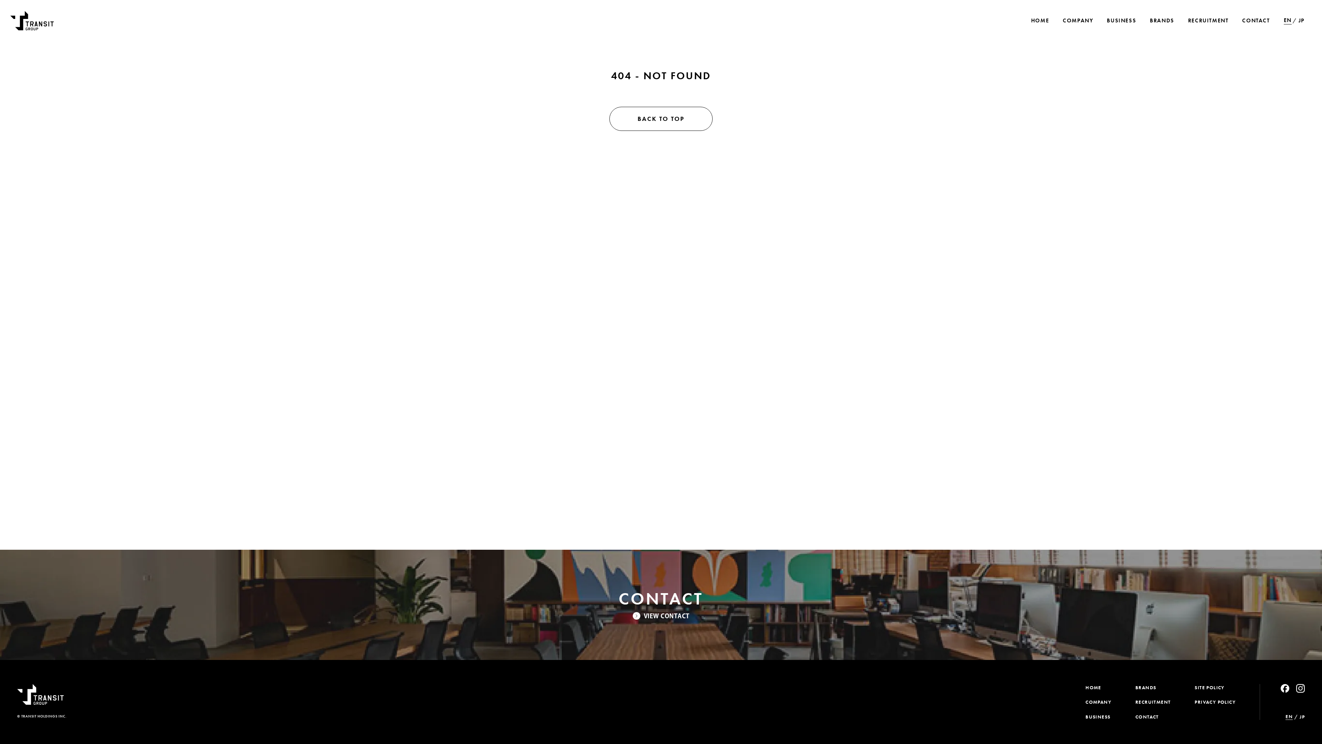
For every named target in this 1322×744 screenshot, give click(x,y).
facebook (1285, 688)
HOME (1093, 687)
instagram (1300, 688)
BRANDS (1145, 687)
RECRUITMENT (1153, 702)
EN (1288, 20)
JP (1302, 20)
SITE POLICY (1209, 687)
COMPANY (1098, 702)
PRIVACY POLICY (1215, 702)
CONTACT (1147, 717)
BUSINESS (1097, 717)
